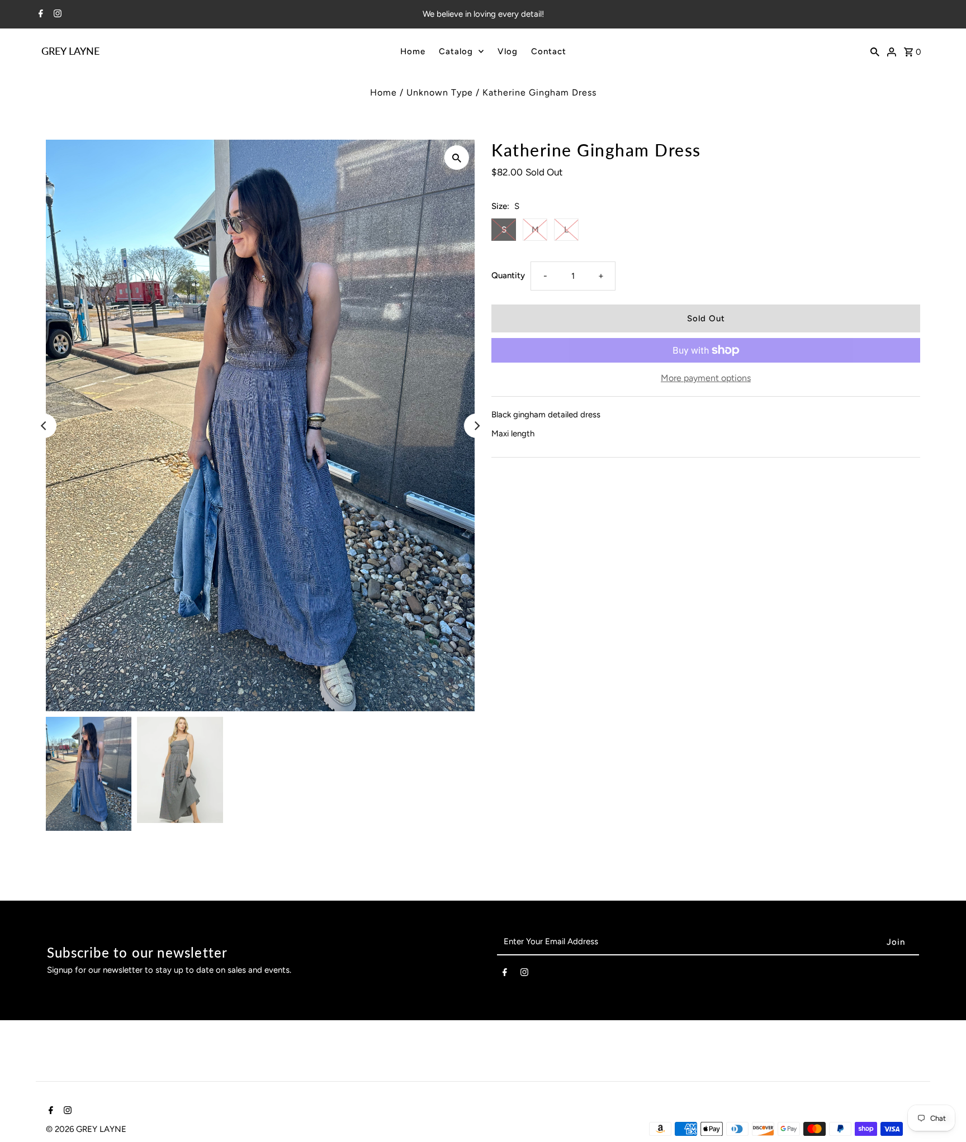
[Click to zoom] (456, 157)
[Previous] (44, 425)
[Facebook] (39, 14)
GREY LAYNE (70, 51)
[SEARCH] (875, 51)
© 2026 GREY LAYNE (86, 1129)
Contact (548, 51)
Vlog (508, 51)
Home (412, 51)
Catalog (456, 51)
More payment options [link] (706, 378)
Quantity (508, 275)
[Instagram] (56, 14)
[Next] (476, 425)
